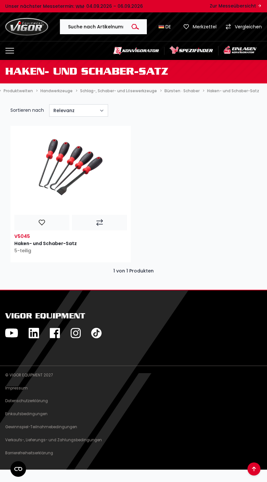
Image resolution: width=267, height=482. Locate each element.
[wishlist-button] (41, 222)
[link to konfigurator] (136, 50)
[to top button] (253, 468)
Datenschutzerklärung (26, 400)
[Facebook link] (54, 333)
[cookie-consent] (18, 469)
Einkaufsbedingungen (26, 413)
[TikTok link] (96, 333)
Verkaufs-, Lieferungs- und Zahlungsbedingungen (53, 440)
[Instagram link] (75, 333)
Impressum (16, 388)
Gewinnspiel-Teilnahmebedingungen (41, 427)
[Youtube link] (11, 333)
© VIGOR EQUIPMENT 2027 (29, 375)
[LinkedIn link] (34, 333)
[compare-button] (99, 222)
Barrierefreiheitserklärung (29, 453)
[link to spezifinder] (191, 50)
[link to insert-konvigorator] (240, 50)
